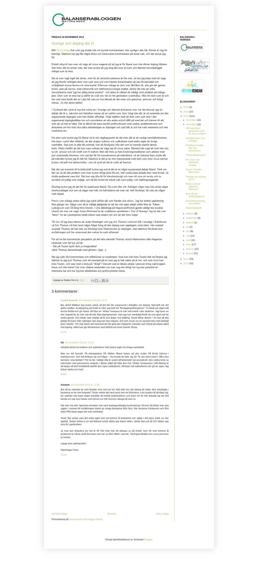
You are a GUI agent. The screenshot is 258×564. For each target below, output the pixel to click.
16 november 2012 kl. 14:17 (93, 300)
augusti (190, 222)
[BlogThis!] (96, 280)
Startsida (111, 513)
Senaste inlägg (59, 513)
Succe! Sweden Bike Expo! (194, 170)
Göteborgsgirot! (194, 208)
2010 (186, 263)
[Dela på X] (100, 280)
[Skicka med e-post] (93, 280)
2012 (186, 116)
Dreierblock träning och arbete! (195, 202)
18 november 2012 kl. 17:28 (85, 385)
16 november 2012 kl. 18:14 (79, 342)
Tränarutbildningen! (196, 155)
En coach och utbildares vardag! (193, 162)
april (188, 240)
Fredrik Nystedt (69, 300)
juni (188, 231)
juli (188, 227)
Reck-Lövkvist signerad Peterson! (193, 187)
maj (188, 235)
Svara (64, 332)
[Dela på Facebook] (103, 280)
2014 (186, 107)
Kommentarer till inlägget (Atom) (86, 519)
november (191, 124)
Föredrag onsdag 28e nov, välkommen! (194, 148)
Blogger (148, 539)
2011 (186, 259)
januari (190, 253)
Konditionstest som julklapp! (195, 139)
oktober (190, 213)
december (191, 120)
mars (189, 244)
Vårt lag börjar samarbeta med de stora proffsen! (196, 131)
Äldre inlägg (162, 513)
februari (190, 249)
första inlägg (63, 50)
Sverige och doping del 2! (73, 43)
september (192, 218)
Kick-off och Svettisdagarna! (195, 195)
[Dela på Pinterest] (107, 280)
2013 (186, 111)
